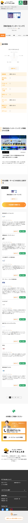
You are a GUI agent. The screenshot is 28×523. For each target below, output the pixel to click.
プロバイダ (13, 7)
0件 (19, 28)
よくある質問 (4, 484)
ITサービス (7, 7)
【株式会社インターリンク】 (7, 8)
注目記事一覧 (17, 498)
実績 (14, 35)
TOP (2, 7)
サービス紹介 (8, 35)
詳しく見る (22, 231)
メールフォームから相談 (16, 437)
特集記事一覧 (4, 500)
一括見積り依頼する (14, 205)
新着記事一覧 (4, 498)
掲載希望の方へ (17, 482)
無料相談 (20, 3)
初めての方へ (4, 482)
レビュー (19, 35)
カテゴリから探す (5, 490)
